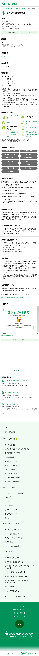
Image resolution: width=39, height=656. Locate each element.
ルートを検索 (29, 32)
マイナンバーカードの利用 (14, 538)
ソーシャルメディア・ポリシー (19, 616)
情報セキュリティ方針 (19, 610)
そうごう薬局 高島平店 (11, 404)
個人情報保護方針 (19, 613)
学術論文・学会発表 (12, 481)
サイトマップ (19, 606)
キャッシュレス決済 (12, 546)
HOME (7, 428)
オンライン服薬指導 (12, 534)
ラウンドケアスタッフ (12, 510)
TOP (2, 8)
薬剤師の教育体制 (11, 473)
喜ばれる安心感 (9, 487)
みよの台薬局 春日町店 (11, 392)
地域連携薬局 (9, 457)
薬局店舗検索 (10, 8)
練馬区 (24, 8)
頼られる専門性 (9, 439)
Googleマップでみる (19, 370)
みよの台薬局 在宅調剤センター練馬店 (16, 380)
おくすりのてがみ (11, 514)
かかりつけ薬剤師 (11, 445)
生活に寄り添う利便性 (11, 523)
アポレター (9, 518)
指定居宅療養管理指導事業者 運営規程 (12, 297)
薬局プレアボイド (11, 465)
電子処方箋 (9, 542)
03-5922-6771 (5, 56)
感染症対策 (9, 506)
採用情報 (6, 551)
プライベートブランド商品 (14, 493)
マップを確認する (10, 32)
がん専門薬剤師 (10, 469)
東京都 (18, 8)
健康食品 (8, 497)
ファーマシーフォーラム (13, 477)
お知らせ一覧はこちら (19, 339)
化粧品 (7, 501)
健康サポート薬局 (11, 461)
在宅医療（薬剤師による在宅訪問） (17, 449)
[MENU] (36, 3)
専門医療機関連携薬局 (12, 453)
